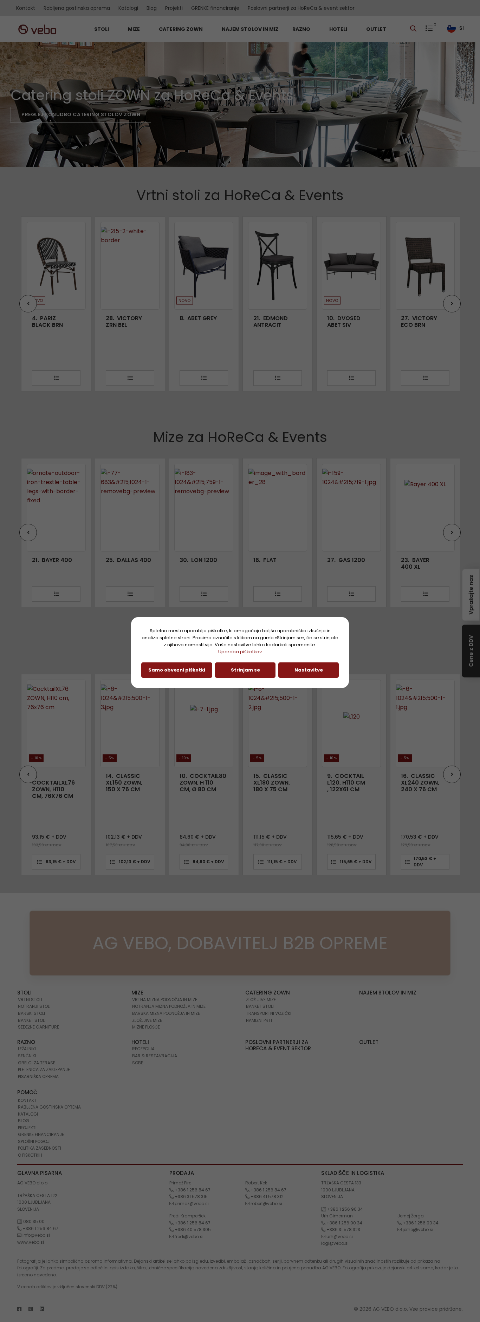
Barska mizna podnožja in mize (166, 1013)
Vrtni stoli (30, 1000)
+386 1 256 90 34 (344, 1209)
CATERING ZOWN (181, 29)
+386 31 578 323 (342, 1229)
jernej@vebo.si (417, 1229)
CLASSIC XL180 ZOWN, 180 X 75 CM (206, 783)
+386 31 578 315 (191, 1196)
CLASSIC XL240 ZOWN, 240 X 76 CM (354, 783)
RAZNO (301, 29)
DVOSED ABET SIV (270, 321)
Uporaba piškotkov (240, 651)
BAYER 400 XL (349, 563)
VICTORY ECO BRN (345, 321)
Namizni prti (259, 1020)
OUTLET (376, 29)
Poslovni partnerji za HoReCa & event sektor (301, 8)
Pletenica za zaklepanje (44, 1069)
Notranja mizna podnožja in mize (169, 1006)
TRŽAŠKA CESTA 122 (37, 1195)
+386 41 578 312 (266, 1196)
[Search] (415, 29)
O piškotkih (30, 1155)
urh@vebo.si (339, 1237)
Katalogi (128, 8)
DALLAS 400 (62, 560)
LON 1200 (132, 560)
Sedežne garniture (38, 1027)
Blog (152, 8)
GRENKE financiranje (215, 8)
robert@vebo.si (265, 1204)
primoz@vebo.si (191, 1204)
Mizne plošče (146, 1027)
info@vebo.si (35, 1235)
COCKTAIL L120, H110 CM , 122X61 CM (280, 783)
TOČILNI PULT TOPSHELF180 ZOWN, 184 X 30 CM (432, 786)
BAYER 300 (429, 560)
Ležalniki (27, 1049)
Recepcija (143, 1049)
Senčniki (27, 1056)
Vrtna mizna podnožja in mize (164, 1000)
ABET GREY (124, 318)
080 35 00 (33, 1221)
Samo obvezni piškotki (176, 670)
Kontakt (25, 8)
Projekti (174, 8)
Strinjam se (245, 670)
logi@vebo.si (335, 1243)
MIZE (134, 29)
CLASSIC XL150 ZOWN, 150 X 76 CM (58, 783)
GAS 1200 (280, 560)
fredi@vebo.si (188, 1237)
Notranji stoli (34, 1006)
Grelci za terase (36, 1063)
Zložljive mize (147, 1020)
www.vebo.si (30, 1242)
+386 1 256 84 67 (39, 1228)
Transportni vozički (268, 1013)
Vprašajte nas (471, 593)
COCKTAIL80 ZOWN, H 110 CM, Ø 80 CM (137, 783)
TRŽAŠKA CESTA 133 (341, 1183)
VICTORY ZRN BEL (50, 321)
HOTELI (338, 29)
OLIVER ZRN (421, 318)
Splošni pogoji (34, 1141)
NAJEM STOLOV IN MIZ (250, 29)
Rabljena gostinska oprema (77, 8)
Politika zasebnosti (39, 1148)
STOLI (102, 29)
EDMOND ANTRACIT (197, 321)
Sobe (137, 1063)
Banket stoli (32, 1020)
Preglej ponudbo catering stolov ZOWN (80, 114)
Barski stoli (31, 1013)
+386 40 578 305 (192, 1229)
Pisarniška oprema (38, 1076)
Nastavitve (308, 670)
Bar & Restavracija (154, 1056)
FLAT (199, 560)
